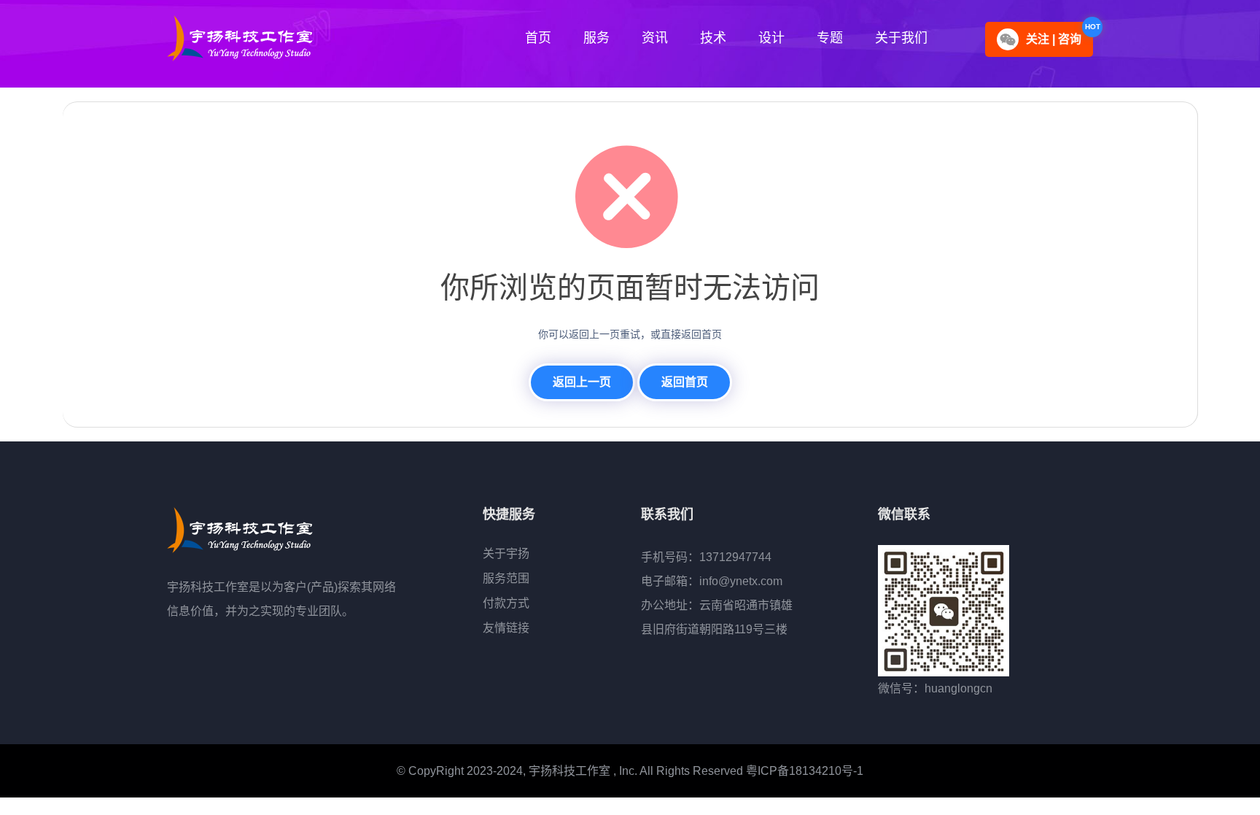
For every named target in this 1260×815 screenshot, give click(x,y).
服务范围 (506, 578)
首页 (538, 38)
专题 (830, 38)
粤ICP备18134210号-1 (804, 771)
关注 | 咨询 (1053, 39)
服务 (596, 38)
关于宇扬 (506, 553)
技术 (713, 38)
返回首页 (684, 382)
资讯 (655, 38)
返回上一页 (582, 382)
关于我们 (901, 38)
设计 (771, 38)
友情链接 (506, 628)
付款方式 (506, 603)
